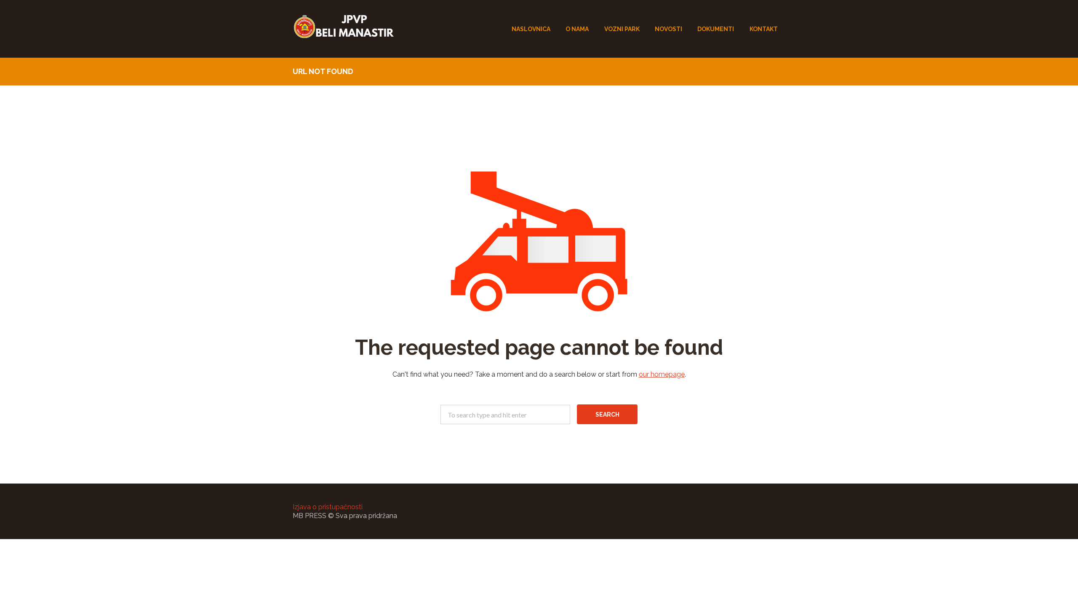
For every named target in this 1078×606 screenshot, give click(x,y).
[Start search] (607, 414)
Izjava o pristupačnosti (328, 507)
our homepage (662, 374)
